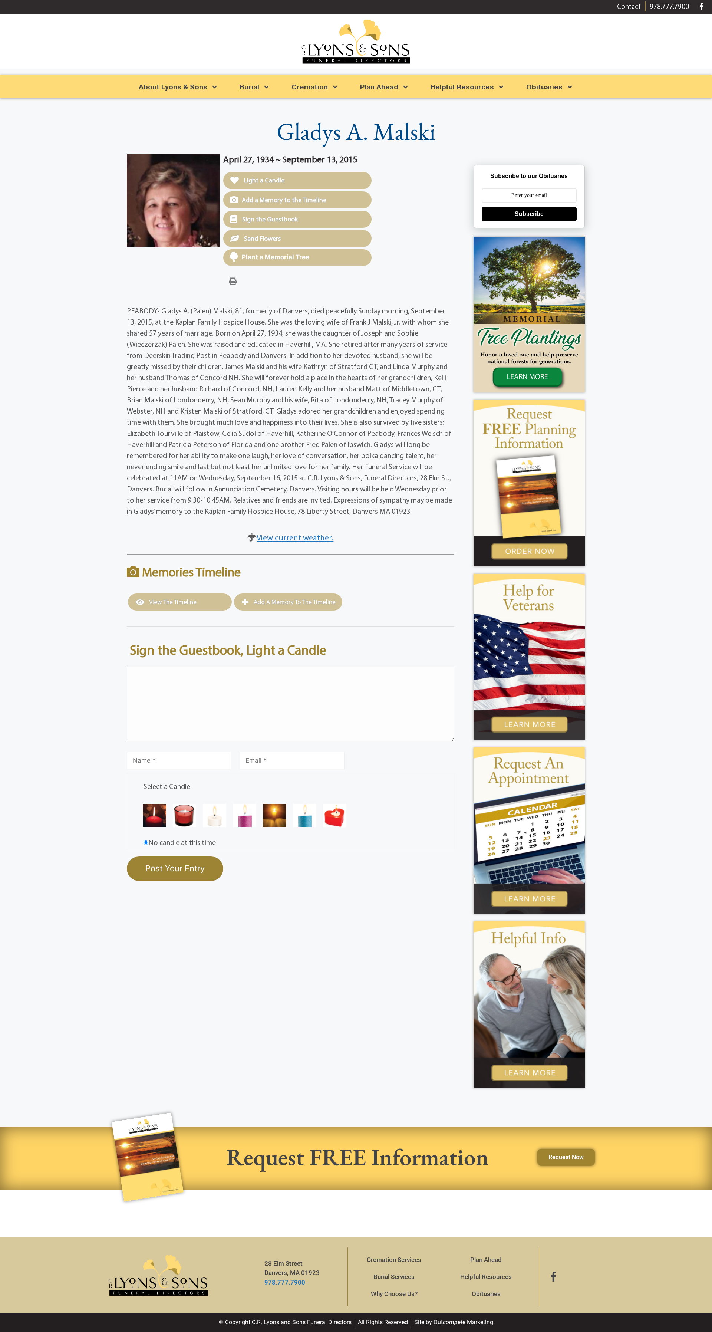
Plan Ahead (379, 86)
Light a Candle (263, 180)
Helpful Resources (462, 86)
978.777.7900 (284, 1282)
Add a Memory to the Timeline (284, 199)
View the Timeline (172, 602)
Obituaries (486, 1294)
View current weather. (295, 537)
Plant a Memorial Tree (275, 257)
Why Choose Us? (394, 1294)
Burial (249, 86)
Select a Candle (167, 786)
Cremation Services (394, 1259)
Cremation (309, 86)
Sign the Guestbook (269, 219)
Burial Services (394, 1276)
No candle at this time (182, 842)
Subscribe (529, 214)
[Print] (232, 281)
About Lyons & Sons (173, 86)
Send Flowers (262, 238)
